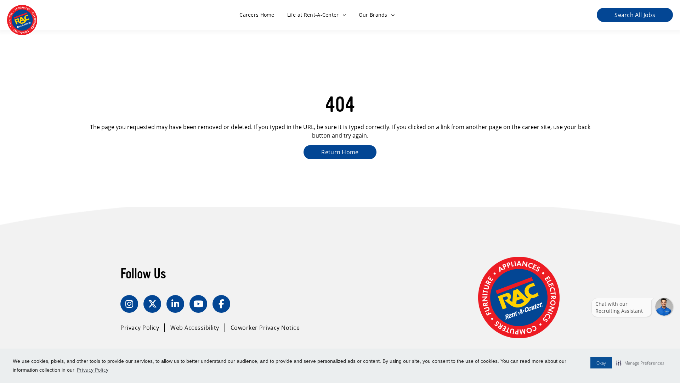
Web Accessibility (194, 327)
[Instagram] (129, 304)
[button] (640, 362)
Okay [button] (601, 363)
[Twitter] (152, 304)
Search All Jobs (634, 14)
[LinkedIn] (175, 304)
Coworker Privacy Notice (265, 327)
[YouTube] (198, 304)
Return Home (340, 152)
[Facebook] (221, 304)
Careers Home (256, 14)
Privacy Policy (92, 369)
